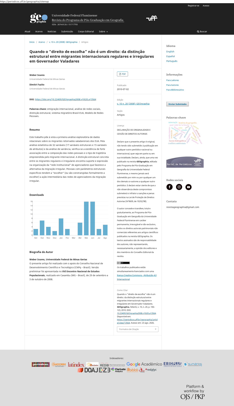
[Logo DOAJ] (88, 371)
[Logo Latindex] (76, 366)
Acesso (206, 5)
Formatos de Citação (129, 329)
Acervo (39, 31)
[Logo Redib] (112, 366)
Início (32, 42)
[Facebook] (169, 189)
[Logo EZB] (104, 371)
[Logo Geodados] (92, 366)
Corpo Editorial (86, 31)
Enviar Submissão (178, 104)
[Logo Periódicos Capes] (41, 366)
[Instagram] (179, 189)
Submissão (67, 31)
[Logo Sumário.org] (192, 366)
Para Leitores (172, 80)
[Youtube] (188, 189)
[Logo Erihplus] (172, 366)
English (170, 51)
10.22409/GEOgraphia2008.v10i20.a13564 (136, 313)
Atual (27, 31)
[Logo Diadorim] (58, 366)
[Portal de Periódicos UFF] (185, 166)
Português (171, 61)
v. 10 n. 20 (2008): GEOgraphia (63, 42)
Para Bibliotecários (175, 89)
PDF (123, 74)
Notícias (52, 31)
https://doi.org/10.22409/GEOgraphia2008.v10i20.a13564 (65, 99)
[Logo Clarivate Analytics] (119, 371)
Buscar (203, 31)
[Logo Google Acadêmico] (144, 366)
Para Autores (172, 85)
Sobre (102, 31)
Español (170, 56)
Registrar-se (193, 5)
